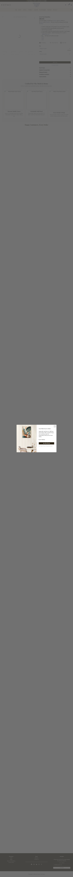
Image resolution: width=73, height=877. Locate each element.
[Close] (55, 426)
